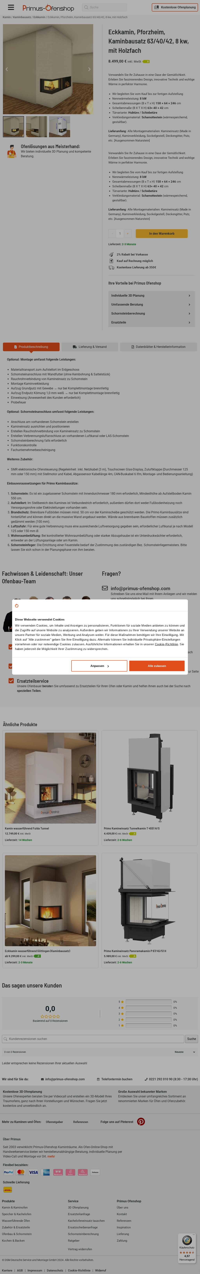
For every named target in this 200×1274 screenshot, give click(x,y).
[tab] (31, 347)
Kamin (7, 17)
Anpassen (97, 666)
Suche (191, 1039)
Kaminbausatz (22, 17)
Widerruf (100, 1270)
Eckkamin (39, 17)
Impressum (35, 1270)
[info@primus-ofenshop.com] (105, 588)
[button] (14, 7)
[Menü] (193, 1235)
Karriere (7, 1270)
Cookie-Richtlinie (166, 644)
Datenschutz (55, 1270)
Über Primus (12, 1139)
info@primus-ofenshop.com (140, 588)
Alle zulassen (157, 666)
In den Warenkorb (161, 233)
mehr (51, 1156)
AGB (20, 1270)
